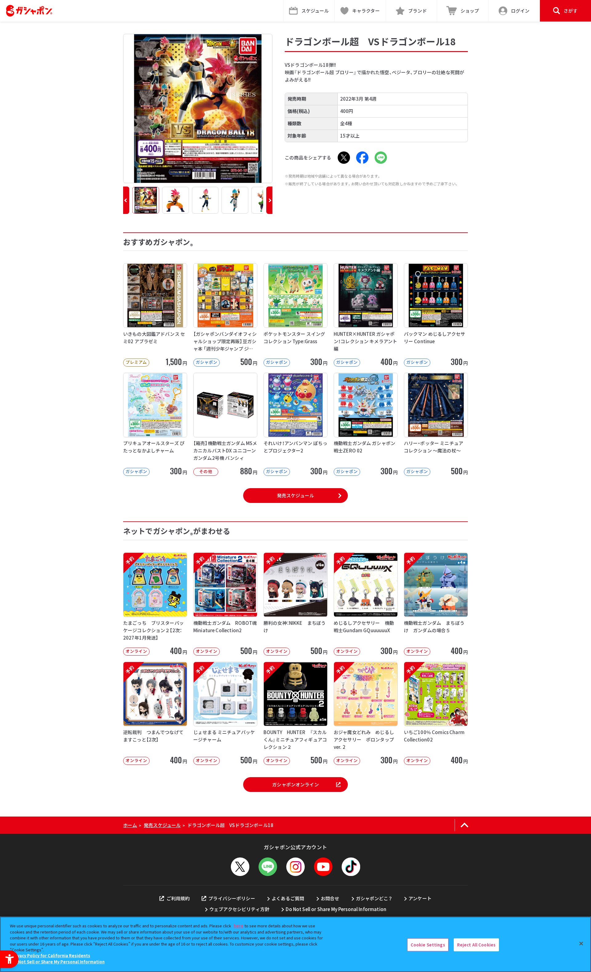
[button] (126, 200)
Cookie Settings (428, 945)
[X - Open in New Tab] (344, 157)
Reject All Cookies (476, 945)
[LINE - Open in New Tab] (381, 157)
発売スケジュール (295, 495)
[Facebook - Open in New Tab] (362, 157)
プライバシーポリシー (231, 898)
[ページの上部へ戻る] (464, 825)
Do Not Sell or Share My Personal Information (336, 909)
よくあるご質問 (287, 898)
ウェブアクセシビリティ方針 (239, 909)
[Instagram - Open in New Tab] (295, 867)
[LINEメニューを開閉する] (268, 867)
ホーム (130, 825)
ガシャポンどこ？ (374, 898)
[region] (295, 944)
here (238, 926)
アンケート (420, 898)
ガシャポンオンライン (295, 784)
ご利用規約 (178, 898)
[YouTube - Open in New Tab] (323, 867)
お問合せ (330, 898)
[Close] (581, 943)
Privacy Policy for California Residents (50, 956)
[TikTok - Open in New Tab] (351, 867)
